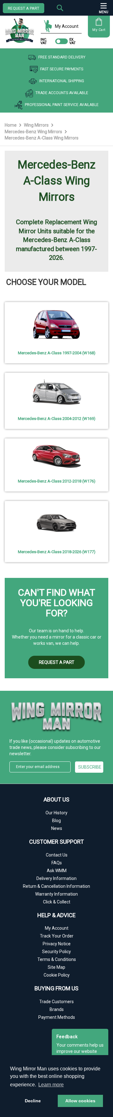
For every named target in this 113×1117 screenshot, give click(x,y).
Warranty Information (56, 894)
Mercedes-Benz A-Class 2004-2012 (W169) (56, 418)
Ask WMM (57, 870)
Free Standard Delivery (61, 57)
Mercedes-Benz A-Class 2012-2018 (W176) (56, 481)
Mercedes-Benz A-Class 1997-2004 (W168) (56, 353)
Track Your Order (56, 935)
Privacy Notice (57, 943)
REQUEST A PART (23, 8)
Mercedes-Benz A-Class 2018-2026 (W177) (56, 551)
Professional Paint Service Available (62, 105)
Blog (56, 820)
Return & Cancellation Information (56, 886)
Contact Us (56, 854)
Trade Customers (56, 1001)
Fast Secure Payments (61, 69)
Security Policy (56, 951)
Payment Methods (56, 1017)
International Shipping (61, 81)
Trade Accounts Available (61, 93)
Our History (56, 812)
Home (11, 125)
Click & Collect (56, 901)
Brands (57, 1009)
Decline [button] (33, 1100)
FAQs (56, 862)
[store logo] (21, 28)
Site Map (56, 967)
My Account (66, 26)
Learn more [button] (51, 1084)
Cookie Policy (57, 975)
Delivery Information (56, 878)
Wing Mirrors (37, 125)
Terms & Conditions (56, 959)
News (56, 828)
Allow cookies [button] (80, 1100)
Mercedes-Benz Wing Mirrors (34, 131)
